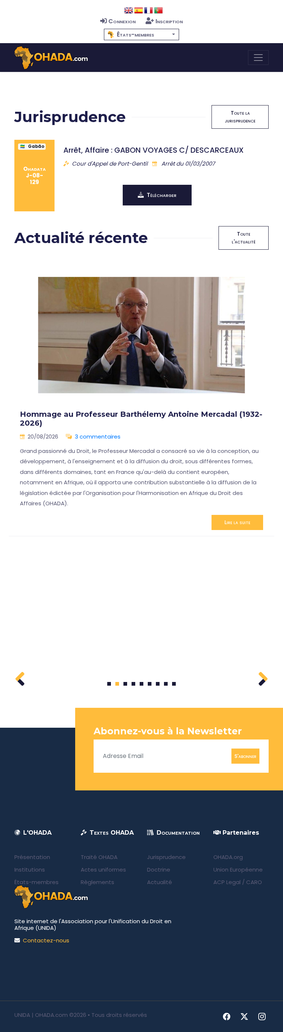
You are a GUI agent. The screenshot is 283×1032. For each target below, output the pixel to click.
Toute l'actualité (243, 237)
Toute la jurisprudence (240, 116)
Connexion (122, 21)
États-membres (36, 882)
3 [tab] (125, 684)
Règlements (97, 882)
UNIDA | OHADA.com (41, 1015)
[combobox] (141, 34)
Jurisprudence (166, 857)
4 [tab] (133, 684)
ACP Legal (227, 882)
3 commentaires (97, 436)
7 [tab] (158, 684)
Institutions (29, 869)
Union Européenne (238, 869)
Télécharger (162, 195)
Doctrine (158, 869)
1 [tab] (109, 684)
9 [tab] (174, 684)
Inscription (169, 21)
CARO (254, 882)
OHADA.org (228, 857)
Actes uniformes (103, 869)
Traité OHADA (99, 857)
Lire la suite (237, 522)
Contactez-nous (46, 940)
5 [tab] (141, 684)
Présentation (32, 857)
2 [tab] (117, 684)
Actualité (159, 882)
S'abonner (245, 755)
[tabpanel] (141, 398)
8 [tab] (166, 684)
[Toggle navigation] (258, 57)
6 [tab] (149, 684)
